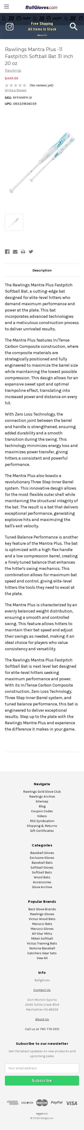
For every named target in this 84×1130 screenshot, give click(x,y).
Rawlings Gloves (42, 914)
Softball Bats (42, 872)
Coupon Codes (42, 811)
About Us (42, 35)
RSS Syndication (42, 821)
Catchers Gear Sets (42, 953)
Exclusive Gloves (42, 858)
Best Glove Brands (42, 909)
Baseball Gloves (42, 853)
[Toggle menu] (6, 6)
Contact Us (42, 990)
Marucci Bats (42, 924)
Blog (42, 806)
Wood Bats (42, 877)
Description (42, 270)
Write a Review (15, 90)
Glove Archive (42, 887)
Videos (42, 816)
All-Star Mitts (42, 934)
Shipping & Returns (42, 826)
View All (42, 958)
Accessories (42, 882)
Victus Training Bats (42, 943)
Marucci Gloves (42, 929)
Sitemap (42, 801)
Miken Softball (42, 939)
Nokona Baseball (42, 948)
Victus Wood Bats (42, 919)
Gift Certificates (42, 831)
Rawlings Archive (42, 796)
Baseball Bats (42, 863)
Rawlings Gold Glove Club (42, 792)
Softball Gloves (42, 867)
